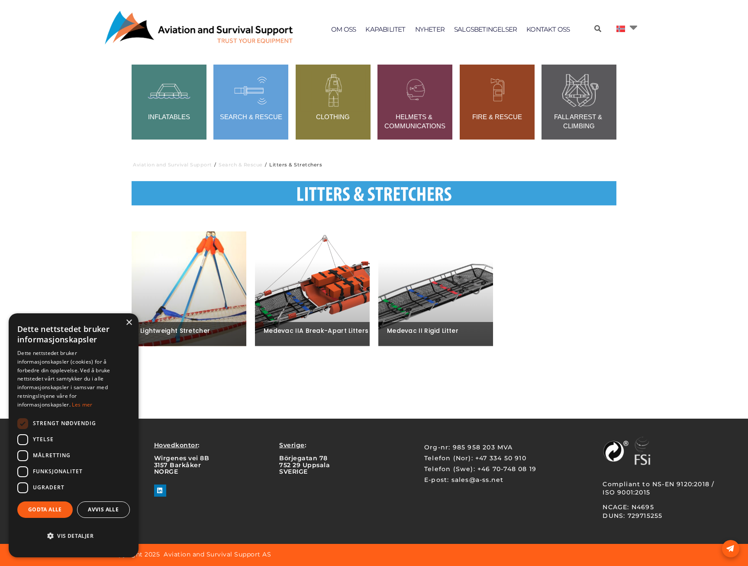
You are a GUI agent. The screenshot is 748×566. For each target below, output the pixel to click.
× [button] (129, 322)
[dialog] (74, 435)
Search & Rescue (241, 165)
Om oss (343, 29)
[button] (73, 536)
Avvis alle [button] (103, 509)
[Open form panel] (730, 548)
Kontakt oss (548, 29)
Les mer (82, 404)
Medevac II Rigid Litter (422, 330)
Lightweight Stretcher (175, 330)
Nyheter (430, 29)
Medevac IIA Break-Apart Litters (316, 330)
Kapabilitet (385, 29)
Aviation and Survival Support (172, 165)
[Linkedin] (160, 491)
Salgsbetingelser (485, 29)
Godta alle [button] (45, 509)
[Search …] (597, 29)
